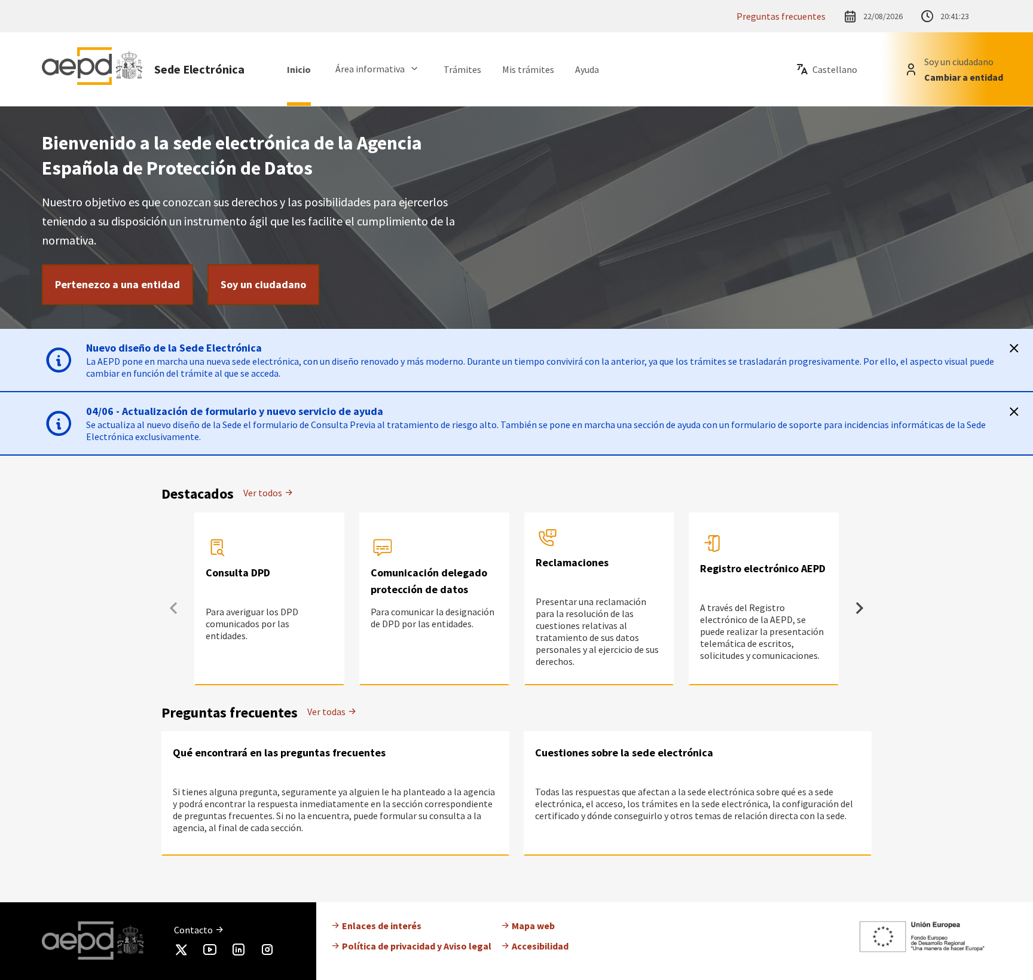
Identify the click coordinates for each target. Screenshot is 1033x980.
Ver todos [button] (263, 493)
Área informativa (370, 69)
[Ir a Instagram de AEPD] (267, 952)
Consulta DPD (238, 572)
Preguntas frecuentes (781, 16)
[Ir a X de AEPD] (181, 952)
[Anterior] (173, 608)
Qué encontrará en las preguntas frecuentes (279, 752)
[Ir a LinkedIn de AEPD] (238, 952)
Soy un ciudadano (263, 284)
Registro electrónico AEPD (763, 568)
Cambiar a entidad (963, 77)
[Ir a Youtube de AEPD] (210, 952)
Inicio (299, 69)
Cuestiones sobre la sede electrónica (624, 752)
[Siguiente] (860, 608)
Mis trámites (528, 69)
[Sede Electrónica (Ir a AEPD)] (92, 69)
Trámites (462, 69)
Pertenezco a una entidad (117, 284)
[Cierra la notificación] (1014, 348)
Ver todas (327, 712)
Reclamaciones (572, 562)
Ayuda (587, 69)
